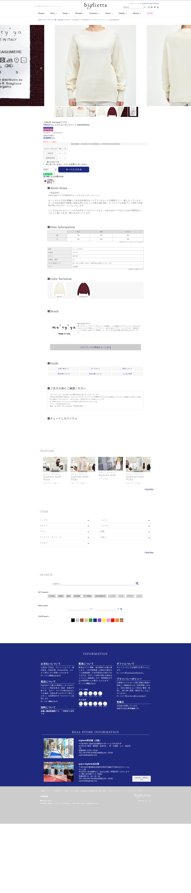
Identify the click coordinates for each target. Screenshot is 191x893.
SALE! (150, 13)
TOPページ (42, 20)
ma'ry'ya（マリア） (64, 20)
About (136, 13)
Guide (122, 13)
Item (66, 13)
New (53, 13)
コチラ (142, 242)
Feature (94, 13)
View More (149, 489)
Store (108, 13)
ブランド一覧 (51, 20)
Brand (79, 13)
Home (41, 13)
